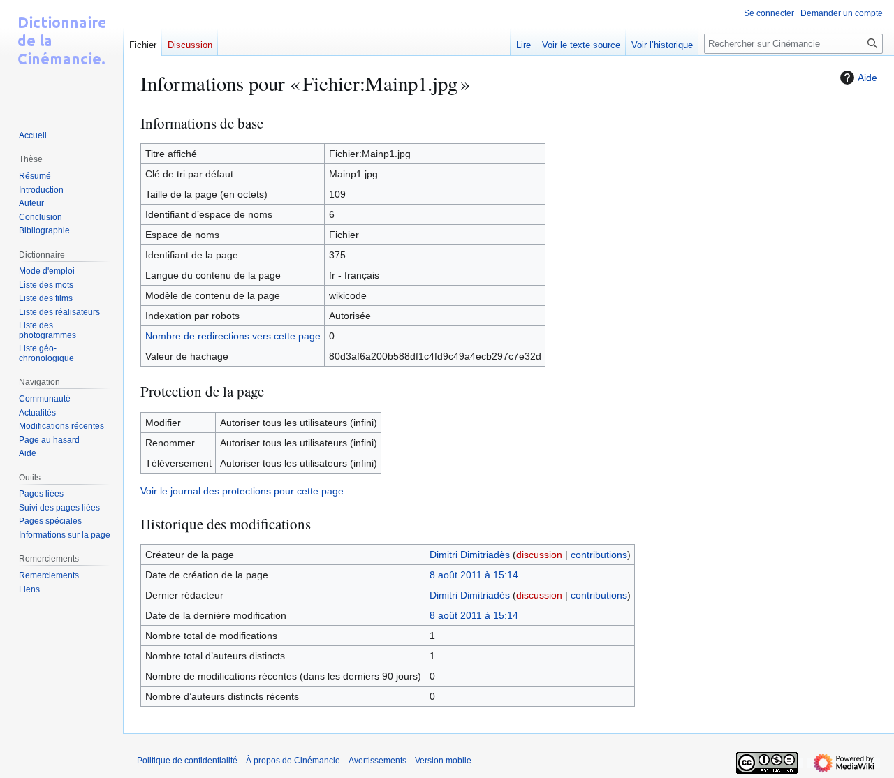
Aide (867, 77)
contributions (599, 554)
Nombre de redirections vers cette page (233, 336)
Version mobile (443, 760)
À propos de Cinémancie (293, 760)
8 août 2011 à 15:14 (474, 574)
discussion (539, 554)
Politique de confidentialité (187, 760)
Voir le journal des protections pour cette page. (243, 491)
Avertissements (377, 760)
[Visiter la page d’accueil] (61, 56)
